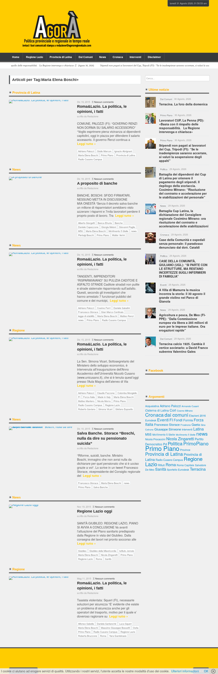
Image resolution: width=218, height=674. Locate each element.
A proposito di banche (97, 183)
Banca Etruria (105, 223)
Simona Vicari (105, 409)
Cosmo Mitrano (185, 410)
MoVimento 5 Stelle (118, 231)
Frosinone (186, 424)
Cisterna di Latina (157, 410)
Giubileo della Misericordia (102, 550)
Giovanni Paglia (127, 227)
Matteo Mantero (86, 401)
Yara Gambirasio (117, 635)
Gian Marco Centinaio (112, 312)
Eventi (163, 419)
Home (15, 57)
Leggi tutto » (86, 144)
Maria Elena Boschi (88, 155)
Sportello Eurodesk (178, 469)
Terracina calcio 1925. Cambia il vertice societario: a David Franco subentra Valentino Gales (183, 348)
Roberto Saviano (86, 409)
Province (185, 450)
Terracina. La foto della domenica (183, 104)
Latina (198, 429)
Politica (175, 443)
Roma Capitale (185, 465)
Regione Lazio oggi (94, 511)
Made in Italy (104, 397)
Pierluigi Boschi (86, 235)
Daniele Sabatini (121, 308)
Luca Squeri (125, 623)
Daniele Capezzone (88, 227)
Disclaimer (154, 57)
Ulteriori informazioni (185, 671)
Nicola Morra (103, 401)
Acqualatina (152, 406)
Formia (188, 420)
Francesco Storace (88, 312)
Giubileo (82, 550)
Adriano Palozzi (86, 151)
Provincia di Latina (61, 57)
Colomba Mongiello (127, 393)
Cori (173, 410)
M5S (80, 231)
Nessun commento (104, 101)
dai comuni (176, 414)
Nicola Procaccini (155, 439)
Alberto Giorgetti (86, 223)
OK (206, 671)
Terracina (198, 469)
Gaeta (196, 424)
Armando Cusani (190, 406)
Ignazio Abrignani (123, 151)
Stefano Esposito (124, 409)
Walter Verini (118, 235)
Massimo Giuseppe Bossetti (115, 627)
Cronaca (118, 57)
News (102, 57)
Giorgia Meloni (108, 227)
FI (79, 397)
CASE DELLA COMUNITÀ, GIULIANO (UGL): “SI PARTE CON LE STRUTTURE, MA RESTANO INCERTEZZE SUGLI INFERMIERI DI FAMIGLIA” (183, 268)
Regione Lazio (34, 57)
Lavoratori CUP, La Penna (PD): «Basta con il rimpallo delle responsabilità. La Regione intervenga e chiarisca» (181, 126)
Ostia (135, 627)
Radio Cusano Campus (90, 159)
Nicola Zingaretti (109, 554)
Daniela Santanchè (106, 623)
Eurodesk (150, 420)
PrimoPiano (196, 443)
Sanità (108, 559)
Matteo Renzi (127, 316)
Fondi (178, 420)
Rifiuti (161, 465)
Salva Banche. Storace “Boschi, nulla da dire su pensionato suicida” (106, 438)
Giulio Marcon (104, 151)
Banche (119, 223)
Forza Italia (89, 397)
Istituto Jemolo (126, 550)
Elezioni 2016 (197, 415)
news (134, 231)
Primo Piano (107, 155)
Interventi (135, 57)
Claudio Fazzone (106, 393)
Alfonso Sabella (86, 623)
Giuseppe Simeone (167, 429)
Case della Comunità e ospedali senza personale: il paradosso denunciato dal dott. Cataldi (182, 243)
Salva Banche (100, 487)
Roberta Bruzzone (87, 635)
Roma (99, 559)
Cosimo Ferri (103, 308)
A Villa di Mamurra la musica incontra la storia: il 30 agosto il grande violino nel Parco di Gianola (182, 295)
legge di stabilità (86, 316)
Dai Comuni (86, 57)
